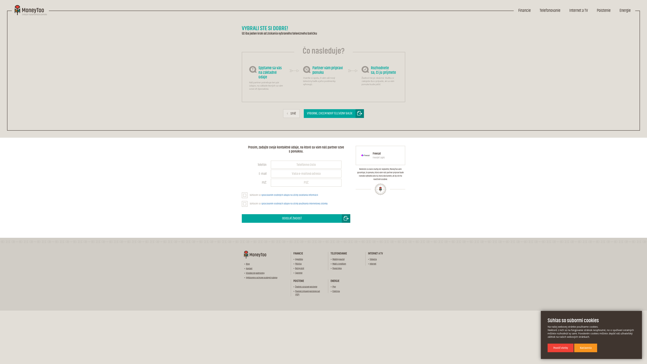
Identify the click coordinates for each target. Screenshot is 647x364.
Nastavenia (586, 347)
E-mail (263, 173)
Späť (291, 113)
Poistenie (604, 10)
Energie (625, 10)
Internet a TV (578, 10)
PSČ (264, 182)
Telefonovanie (550, 10)
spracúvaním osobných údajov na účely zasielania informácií (289, 195)
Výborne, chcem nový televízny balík (329, 113)
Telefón (262, 164)
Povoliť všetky (560, 347)
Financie (524, 10)
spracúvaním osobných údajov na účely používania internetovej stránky (294, 203)
